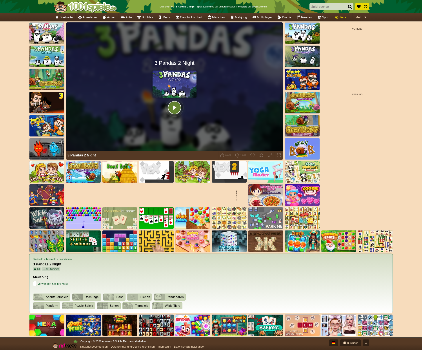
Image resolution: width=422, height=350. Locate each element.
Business (352, 343)
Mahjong (241, 17)
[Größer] (270, 155)
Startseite (66, 17)
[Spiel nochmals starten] (261, 155)
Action (111, 17)
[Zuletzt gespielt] (365, 6)
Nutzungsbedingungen (94, 346)
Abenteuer (90, 17)
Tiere (342, 17)
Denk (166, 17)
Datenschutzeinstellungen (189, 346)
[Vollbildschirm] (279, 155)
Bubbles (147, 17)
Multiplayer (264, 17)
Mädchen (218, 17)
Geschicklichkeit (191, 17)
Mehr (359, 17)
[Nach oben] (366, 342)
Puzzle (286, 17)
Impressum (164, 346)
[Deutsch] (333, 342)
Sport (325, 17)
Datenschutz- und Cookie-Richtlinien (133, 346)
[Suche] (349, 6)
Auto (129, 17)
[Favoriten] (358, 6)
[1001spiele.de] (85, 6)
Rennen (306, 17)
